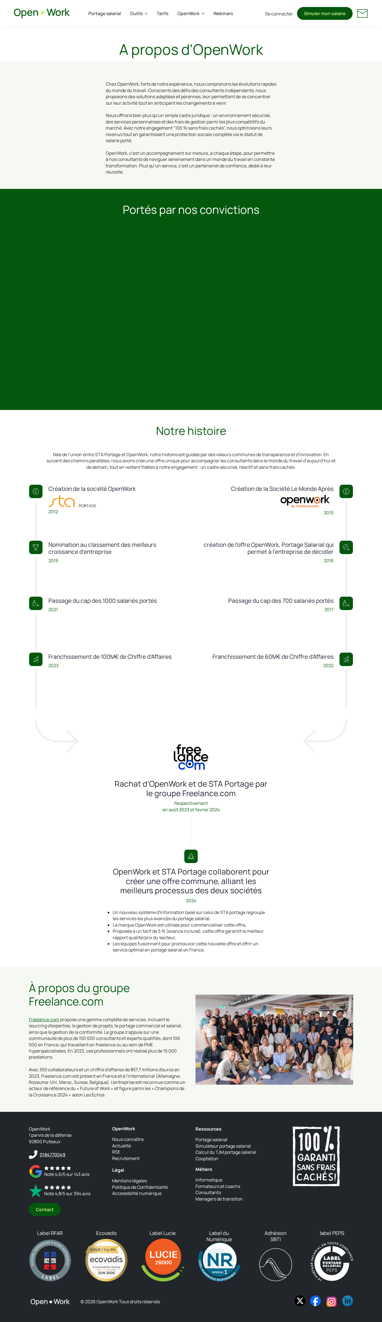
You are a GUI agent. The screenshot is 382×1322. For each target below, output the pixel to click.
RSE (116, 1152)
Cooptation (206, 1158)
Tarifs (162, 13)
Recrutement (126, 1158)
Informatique (208, 1180)
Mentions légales (129, 1181)
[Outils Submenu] (147, 13)
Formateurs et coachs (217, 1186)
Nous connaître (128, 1139)
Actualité (121, 1146)
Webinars (223, 13)
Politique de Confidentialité (140, 1187)
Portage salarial (104, 13)
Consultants (208, 1193)
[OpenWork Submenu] (204, 13)
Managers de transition (219, 1199)
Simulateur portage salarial (223, 1146)
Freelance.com (44, 1019)
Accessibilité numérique (137, 1193)
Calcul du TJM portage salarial (225, 1152)
